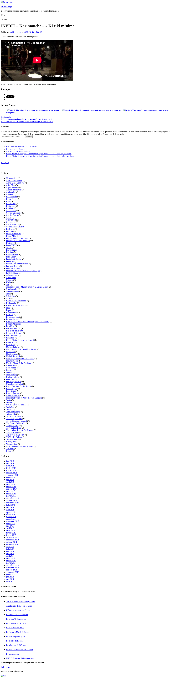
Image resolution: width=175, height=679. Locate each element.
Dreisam (9, 243)
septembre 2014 (12, 544)
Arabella (9, 194)
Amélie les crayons (14, 190)
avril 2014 (10, 556)
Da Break (10, 229)
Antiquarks (10, 192)
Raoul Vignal (11, 388)
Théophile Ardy (12, 425)
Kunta (8, 310)
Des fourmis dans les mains (17, 238)
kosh (8, 308)
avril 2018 (10, 482)
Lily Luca (10, 338)
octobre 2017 (11, 489)
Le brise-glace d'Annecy (16, 623)
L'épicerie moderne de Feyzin (18, 610)
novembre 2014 (12, 540)
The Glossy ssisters (14, 419)
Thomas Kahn (12, 432)
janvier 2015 (11, 535)
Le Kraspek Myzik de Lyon (17, 632)
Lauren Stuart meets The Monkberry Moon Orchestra (27, 321)
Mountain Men (12, 361)
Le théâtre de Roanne (14, 641)
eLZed (9, 247)
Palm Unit (10, 379)
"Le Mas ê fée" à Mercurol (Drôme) (20, 601)
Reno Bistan (11, 391)
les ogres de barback (14, 333)
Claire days (10, 222)
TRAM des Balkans (14, 437)
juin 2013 (10, 577)
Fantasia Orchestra (13, 259)
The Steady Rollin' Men (15, 423)
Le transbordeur (12, 654)
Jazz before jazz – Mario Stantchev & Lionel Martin (27, 287)
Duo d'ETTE (11, 245)
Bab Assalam (11, 197)
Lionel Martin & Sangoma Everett (20, 340)
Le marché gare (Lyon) (15, 636)
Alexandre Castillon (14, 180)
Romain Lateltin (12, 393)
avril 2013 (10, 581)
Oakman (9, 370)
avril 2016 (10, 510)
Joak (8, 294)
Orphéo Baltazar (12, 377)
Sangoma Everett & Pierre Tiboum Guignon (24, 398)
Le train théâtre (19, 649)
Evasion (9, 252)
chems (8, 217)
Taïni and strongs (13, 412)
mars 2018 (10, 484)
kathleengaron (15, 32)
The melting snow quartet (16, 421)
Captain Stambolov (14, 213)
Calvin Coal (11, 210)
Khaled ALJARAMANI (16, 305)
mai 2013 (10, 579)
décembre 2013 (12, 565)
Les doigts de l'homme (15, 331)
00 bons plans (11, 178)
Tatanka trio (11, 414)
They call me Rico (13, 428)
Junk (8, 298)
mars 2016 (10, 512)
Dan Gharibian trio (13, 234)
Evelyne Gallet (12, 254)
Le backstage (6, 6)
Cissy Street (11, 220)
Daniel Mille (11, 236)
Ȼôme (8, 451)
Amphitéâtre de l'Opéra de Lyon (19, 606)
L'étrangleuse (11, 312)
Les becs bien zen (13, 328)
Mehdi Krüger (12, 354)
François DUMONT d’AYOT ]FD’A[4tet (23, 271)
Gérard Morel (11, 275)
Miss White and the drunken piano (20, 358)
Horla (8, 282)
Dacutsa (9, 231)
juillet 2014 (10, 549)
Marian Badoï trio (13, 347)
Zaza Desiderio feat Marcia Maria (19, 446)
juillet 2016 (10, 505)
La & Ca (9, 314)
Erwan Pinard (11, 250)
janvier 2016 (11, 517)
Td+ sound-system (13, 416)
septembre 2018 (12, 475)
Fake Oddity (11, 257)
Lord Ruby (10, 345)
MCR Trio (10, 351)
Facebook (5, 163)
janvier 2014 (11, 563)
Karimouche (6, 117)
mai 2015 (10, 526)
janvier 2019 (11, 470)
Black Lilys (11, 204)
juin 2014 (10, 551)
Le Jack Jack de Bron (15, 628)
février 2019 (11, 468)
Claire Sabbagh (12, 224)
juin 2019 (10, 461)
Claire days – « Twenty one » (18, 151)
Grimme (9, 280)
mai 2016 (10, 507)
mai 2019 (10, 463)
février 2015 (11, 533)
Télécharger (6, 667)
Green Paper (11, 278)
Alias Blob (10, 185)
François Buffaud (13, 268)
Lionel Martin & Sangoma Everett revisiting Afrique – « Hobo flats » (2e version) (39, 154)
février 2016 (11, 514)
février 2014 (11, 560)
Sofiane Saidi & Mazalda (16, 405)
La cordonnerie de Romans (17, 615)
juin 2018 (10, 480)
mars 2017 (10, 491)
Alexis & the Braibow (15, 183)
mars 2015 (10, 530)
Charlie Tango (12, 215)
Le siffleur (10, 326)
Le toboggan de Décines (16, 645)
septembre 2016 (12, 503)
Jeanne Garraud (12, 291)
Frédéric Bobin (12, 273)
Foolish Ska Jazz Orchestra (17, 264)
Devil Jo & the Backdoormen (18, 241)
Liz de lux (10, 342)
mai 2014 (10, 553)
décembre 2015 (12, 519)
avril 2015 (10, 528)
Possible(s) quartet (13, 382)
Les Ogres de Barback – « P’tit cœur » (21, 147)
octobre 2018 (11, 473)
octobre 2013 (11, 570)
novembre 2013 (12, 567)
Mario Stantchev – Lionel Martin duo (21, 349)
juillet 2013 (10, 574)
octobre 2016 (11, 500)
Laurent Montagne (13, 324)
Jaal (7, 284)
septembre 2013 (12, 572)
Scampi (9, 402)
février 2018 (11, 486)
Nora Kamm (11, 368)
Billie (8, 201)
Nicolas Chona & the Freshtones (19, 363)
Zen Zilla (10, 449)
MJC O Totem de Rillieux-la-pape (20, 658)
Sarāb (8, 400)
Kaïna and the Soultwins (16, 301)
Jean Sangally (11, 289)
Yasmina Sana (12, 444)
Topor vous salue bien (15, 435)
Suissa (8, 409)
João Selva (10, 296)
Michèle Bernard (13, 356)
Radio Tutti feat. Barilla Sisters (18, 386)
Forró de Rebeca (13, 266)
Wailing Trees (11, 442)
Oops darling (11, 375)
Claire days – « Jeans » (15, 149)
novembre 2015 (12, 521)
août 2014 (10, 547)
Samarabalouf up (13, 395)
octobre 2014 (11, 542)
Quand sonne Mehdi (14, 384)
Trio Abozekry (12, 439)
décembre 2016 (12, 498)
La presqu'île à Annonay (16, 619)
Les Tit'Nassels (12, 335)
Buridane (10, 208)
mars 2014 (10, 558)
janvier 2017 (11, 496)
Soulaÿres (10, 407)
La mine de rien (12, 317)
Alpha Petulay (12, 187)
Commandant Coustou (15, 227)
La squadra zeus (12, 319)
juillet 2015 (10, 523)
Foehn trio (10, 261)
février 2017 (11, 493)
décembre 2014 (12, 537)
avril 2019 (10, 466)
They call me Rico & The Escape (19, 430)
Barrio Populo (12, 199)
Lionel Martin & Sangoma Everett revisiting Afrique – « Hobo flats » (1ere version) (40, 156)
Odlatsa (9, 372)
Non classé (10, 365)
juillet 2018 (10, 477)
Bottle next (10, 206)
